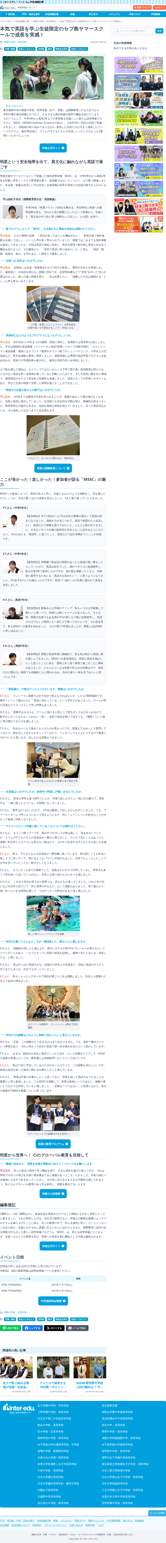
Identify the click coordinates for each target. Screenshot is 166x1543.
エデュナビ (114, 14)
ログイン (161, 7)
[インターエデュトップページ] (19, 1409)
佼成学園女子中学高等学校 (117, 1418)
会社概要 (4, 1525)
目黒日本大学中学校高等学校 (119, 1496)
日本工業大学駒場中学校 (116, 1470)
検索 (159, 30)
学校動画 (155, 14)
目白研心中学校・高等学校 (53, 1503)
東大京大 (93, 14)
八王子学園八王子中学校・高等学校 (122, 1490)
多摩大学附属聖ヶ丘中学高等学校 (57, 1464)
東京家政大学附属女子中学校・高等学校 (125, 1464)
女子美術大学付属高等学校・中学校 (58, 1444)
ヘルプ (100, 1525)
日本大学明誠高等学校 (115, 1483)
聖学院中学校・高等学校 (116, 1451)
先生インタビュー (26, 48)
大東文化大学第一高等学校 (53, 1457)
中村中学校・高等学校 (51, 1470)
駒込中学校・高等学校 (51, 1425)
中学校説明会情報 (51, 1301)
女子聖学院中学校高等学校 (117, 1444)
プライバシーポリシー (55, 1525)
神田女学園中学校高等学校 (117, 1412)
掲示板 (11, 14)
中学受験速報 (113, 1520)
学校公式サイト (51, 148)
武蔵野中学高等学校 (49, 1496)
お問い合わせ (76, 1525)
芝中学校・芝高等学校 (51, 1431)
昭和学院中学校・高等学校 (53, 1438)
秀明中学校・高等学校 (115, 1431)
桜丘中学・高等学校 (113, 1425)
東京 (50, 48)
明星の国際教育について (51, 468)
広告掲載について (21, 1525)
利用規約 (37, 1525)
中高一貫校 (10, 48)
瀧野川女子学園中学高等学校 (119, 1457)
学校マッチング (143, 7)
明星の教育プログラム (51, 1144)
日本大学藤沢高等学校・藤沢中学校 (58, 1483)
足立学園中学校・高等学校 (53, 1405)
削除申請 (90, 1525)
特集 (72, 14)
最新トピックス (96, 1520)
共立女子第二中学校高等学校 (54, 1418)
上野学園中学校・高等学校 (53, 1412)
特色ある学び (61, 48)
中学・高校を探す (31, 14)
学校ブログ (135, 14)
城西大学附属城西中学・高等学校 (121, 1438)
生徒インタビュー (79, 48)
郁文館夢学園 (109, 1405)
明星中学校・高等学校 (15, 41)
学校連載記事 (52, 14)
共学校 (41, 48)
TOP (2, 1520)
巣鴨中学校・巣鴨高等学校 (53, 1451)
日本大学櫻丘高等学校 (51, 1477)
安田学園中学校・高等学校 (117, 1503)
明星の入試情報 (51, 1193)
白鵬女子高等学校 (48, 1490)
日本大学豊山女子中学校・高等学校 (122, 1477)
